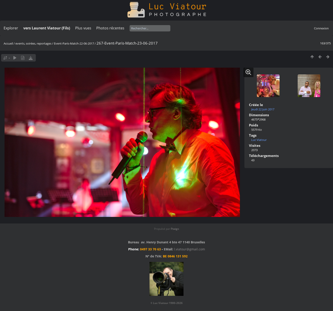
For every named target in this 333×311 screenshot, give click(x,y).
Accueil (8, 43)
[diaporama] (15, 57)
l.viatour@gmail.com (189, 249)
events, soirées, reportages (33, 43)
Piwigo (175, 229)
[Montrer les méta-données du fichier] (23, 57)
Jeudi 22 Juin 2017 (262, 109)
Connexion (321, 28)
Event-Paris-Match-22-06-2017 (74, 43)
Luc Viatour (259, 140)
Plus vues (83, 28)
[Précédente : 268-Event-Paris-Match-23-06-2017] (320, 56)
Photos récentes (110, 28)
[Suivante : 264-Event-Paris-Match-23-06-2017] (328, 56)
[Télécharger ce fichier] (31, 57)
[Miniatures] (312, 56)
